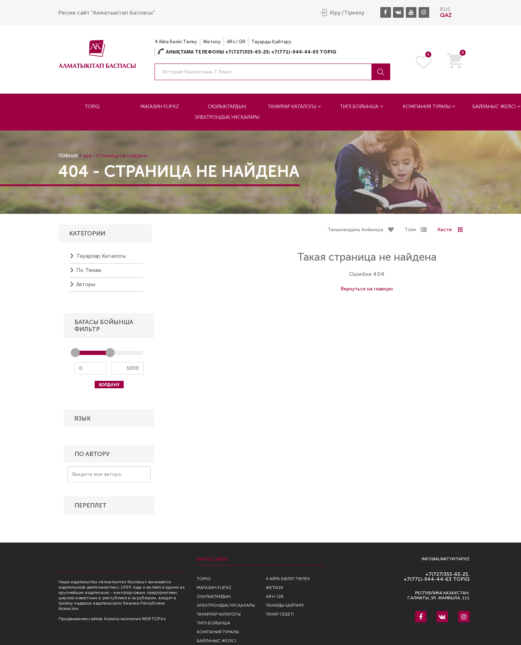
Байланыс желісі (216, 640)
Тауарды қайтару (271, 41)
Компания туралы (427, 107)
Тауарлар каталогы (293, 107)
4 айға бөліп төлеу (176, 41)
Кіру (335, 13)
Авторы (85, 284)
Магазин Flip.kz (159, 107)
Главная (68, 156)
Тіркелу (354, 13)
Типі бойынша (360, 107)
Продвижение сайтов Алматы (88, 618)
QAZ (446, 15)
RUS (445, 9)
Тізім (410, 230)
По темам (88, 270)
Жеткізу (212, 41)
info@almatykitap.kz (446, 559)
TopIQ (92, 107)
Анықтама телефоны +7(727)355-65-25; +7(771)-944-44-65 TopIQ (247, 52)
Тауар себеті (280, 614)
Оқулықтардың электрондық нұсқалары (227, 112)
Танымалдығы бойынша (355, 230)
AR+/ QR (236, 41)
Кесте (444, 230)
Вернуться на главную (367, 289)
